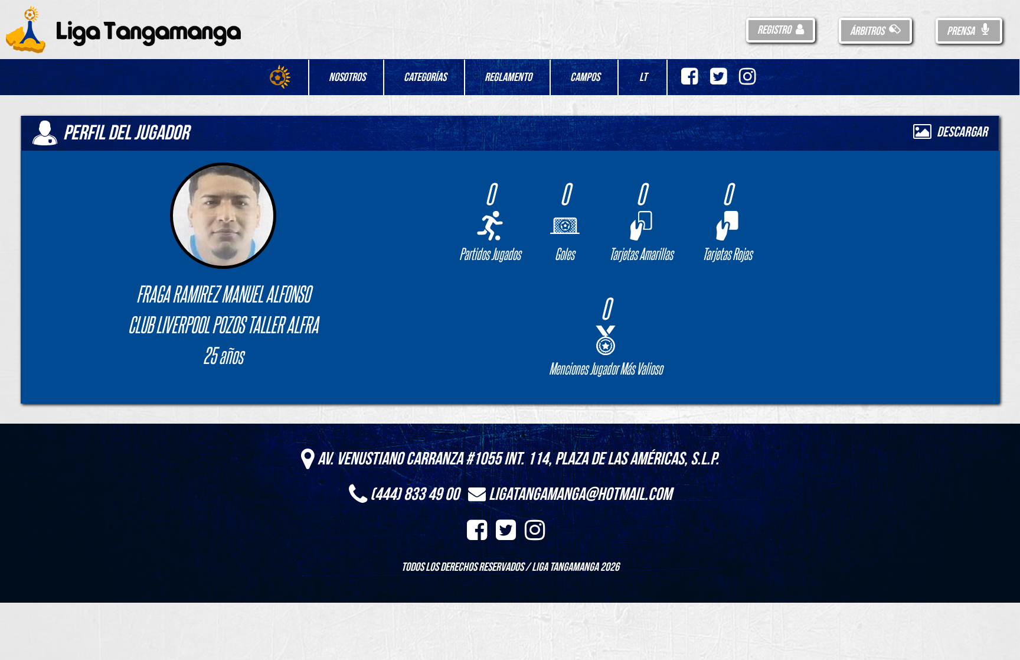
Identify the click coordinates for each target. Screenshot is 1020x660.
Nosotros (347, 77)
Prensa (961, 31)
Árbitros (868, 31)
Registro (775, 30)
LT (643, 77)
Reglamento (508, 77)
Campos (585, 77)
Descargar (961, 132)
